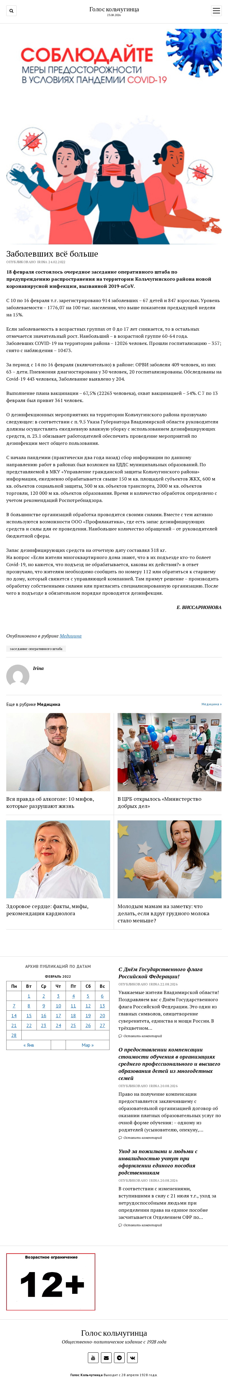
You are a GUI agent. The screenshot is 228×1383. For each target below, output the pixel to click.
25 (73, 1025)
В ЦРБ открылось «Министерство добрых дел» (159, 802)
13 (102, 1006)
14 (14, 1015)
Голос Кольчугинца (86, 1375)
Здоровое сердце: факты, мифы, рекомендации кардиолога (47, 909)
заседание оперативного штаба (36, 648)
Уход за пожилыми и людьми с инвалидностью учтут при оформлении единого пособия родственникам (157, 1161)
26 (88, 1025)
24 (58, 1025)
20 (102, 1015)
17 (58, 1015)
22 (29, 1025)
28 (14, 1035)
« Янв (28, 1045)
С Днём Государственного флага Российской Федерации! (160, 973)
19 (88, 1015)
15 (29, 1015)
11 (73, 1006)
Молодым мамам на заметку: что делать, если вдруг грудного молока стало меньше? (163, 913)
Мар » (88, 1045)
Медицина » (212, 704)
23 (43, 1025)
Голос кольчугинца (114, 9)
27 (102, 1025)
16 (43, 1015)
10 (58, 1006)
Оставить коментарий (142, 1036)
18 (73, 1015)
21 (14, 1025)
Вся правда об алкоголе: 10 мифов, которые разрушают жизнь (50, 802)
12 (88, 1006)
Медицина (71, 635)
